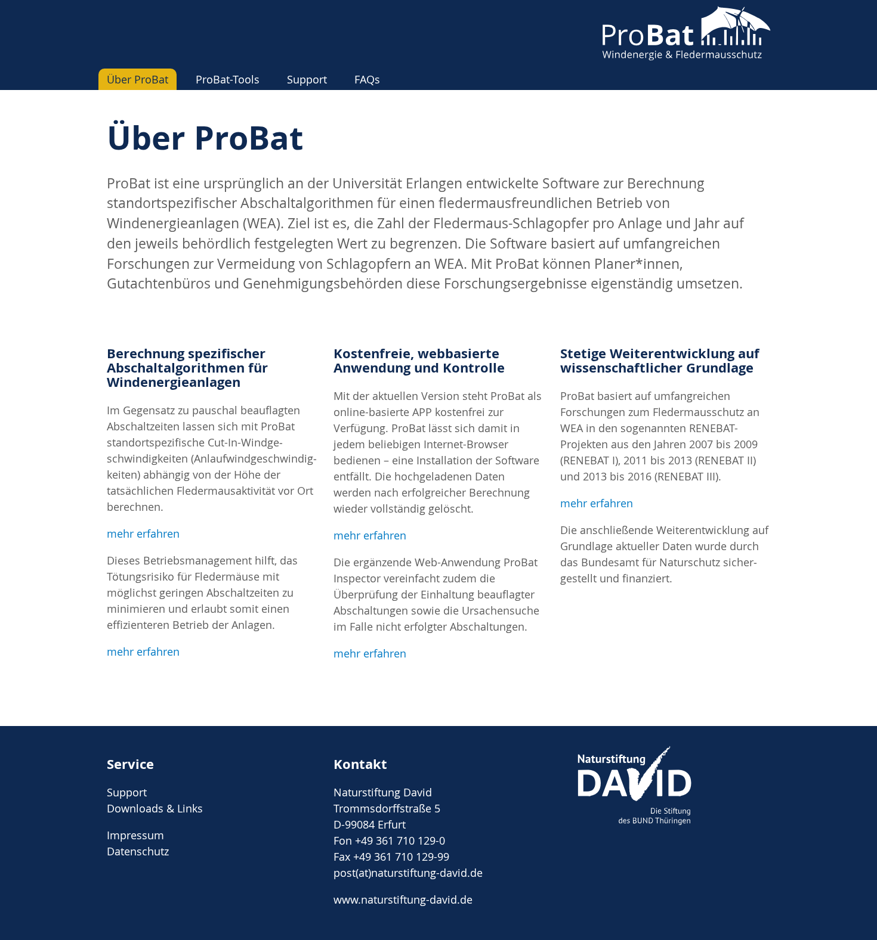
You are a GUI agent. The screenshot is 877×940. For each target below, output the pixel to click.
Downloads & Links (155, 808)
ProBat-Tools (228, 79)
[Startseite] (686, 56)
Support (307, 79)
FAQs (367, 79)
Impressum (135, 835)
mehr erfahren (143, 533)
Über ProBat (137, 79)
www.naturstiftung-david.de (403, 899)
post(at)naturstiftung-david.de (408, 872)
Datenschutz (138, 851)
